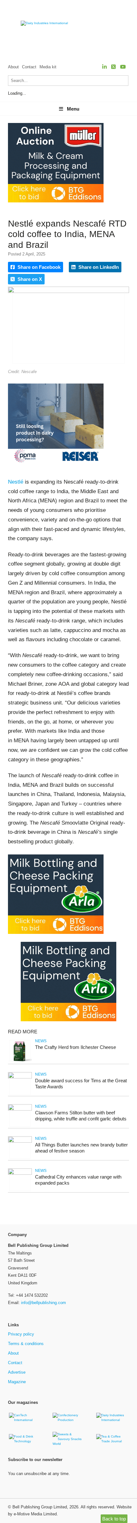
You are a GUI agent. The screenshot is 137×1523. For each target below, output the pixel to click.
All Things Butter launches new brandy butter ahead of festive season (81, 1147)
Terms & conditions (26, 1343)
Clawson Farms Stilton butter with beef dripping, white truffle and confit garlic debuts (80, 1115)
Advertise (16, 1372)
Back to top (114, 1518)
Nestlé (15, 482)
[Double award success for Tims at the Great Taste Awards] (20, 1077)
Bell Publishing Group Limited (39, 1507)
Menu (73, 109)
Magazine (17, 1381)
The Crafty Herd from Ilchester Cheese (75, 1047)
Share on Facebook (38, 267)
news (41, 1041)
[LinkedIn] (104, 67)
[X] (113, 67)
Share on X (29, 279)
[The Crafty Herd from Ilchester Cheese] (20, 1061)
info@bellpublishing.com (43, 1302)
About (13, 67)
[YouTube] (123, 67)
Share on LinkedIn (98, 267)
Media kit (48, 67)
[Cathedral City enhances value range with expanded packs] (20, 1173)
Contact (29, 67)
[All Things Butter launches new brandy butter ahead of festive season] (20, 1141)
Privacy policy (21, 1334)
